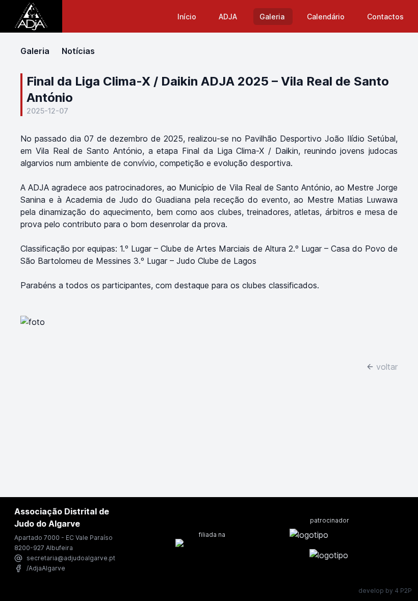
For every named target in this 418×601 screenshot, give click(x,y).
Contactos (385, 16)
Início (187, 16)
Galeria (272, 16)
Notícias (78, 51)
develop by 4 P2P (385, 590)
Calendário (327, 16)
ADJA (229, 16)
